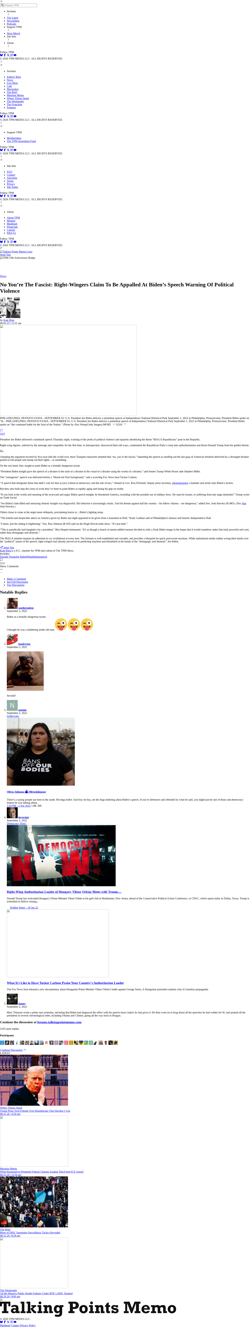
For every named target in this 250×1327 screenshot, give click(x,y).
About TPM (13, 217)
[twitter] (8, 1322)
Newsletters (13, 20)
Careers (11, 229)
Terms (10, 180)
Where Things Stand (18, 98)
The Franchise (14, 104)
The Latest (12, 17)
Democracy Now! (16, 823)
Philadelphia (33, 556)
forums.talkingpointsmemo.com (59, 1022)
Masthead (12, 223)
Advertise (12, 177)
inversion (23, 817)
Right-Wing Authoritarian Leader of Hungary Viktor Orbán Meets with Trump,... (64, 892)
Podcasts (11, 23)
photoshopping (180, 483)
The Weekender (15, 101)
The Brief (12, 92)
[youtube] (15, 55)
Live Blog (12, 83)
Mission (11, 220)
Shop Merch (13, 33)
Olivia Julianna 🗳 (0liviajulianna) (26, 791)
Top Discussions (15, 585)
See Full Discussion (17, 581)
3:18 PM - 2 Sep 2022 (19, 805)
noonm (22, 709)
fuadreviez (24, 644)
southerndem (26, 607)
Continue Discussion (11, 1050)
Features (11, 107)
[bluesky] (1, 55)
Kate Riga (8, 320)
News (10, 80)
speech (43, 556)
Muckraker (13, 89)
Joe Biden (21, 556)
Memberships (14, 138)
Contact (11, 174)
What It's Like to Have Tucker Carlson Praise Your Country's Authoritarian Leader (65, 983)
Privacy (11, 184)
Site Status (12, 187)
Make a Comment (16, 578)
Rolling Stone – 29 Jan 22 (24, 907)
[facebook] (4, 55)
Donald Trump (8, 556)
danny (22, 1003)
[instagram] (11, 55)
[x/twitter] (8, 55)
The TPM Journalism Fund (21, 141)
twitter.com (13, 716)
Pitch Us (11, 233)
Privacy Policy (28, 1325)
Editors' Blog (14, 76)
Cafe (9, 86)
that (244, 503)
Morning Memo (15, 95)
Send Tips (5, 254)
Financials (12, 226)
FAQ (9, 171)
